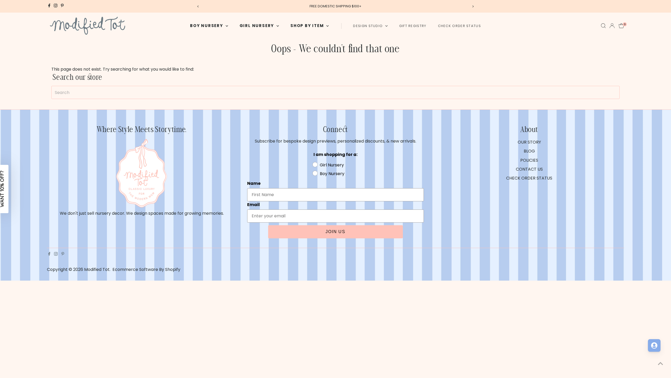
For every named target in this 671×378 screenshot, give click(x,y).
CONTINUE (387, 244)
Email (346, 188)
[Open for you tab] (654, 345)
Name (347, 162)
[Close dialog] (431, 118)
